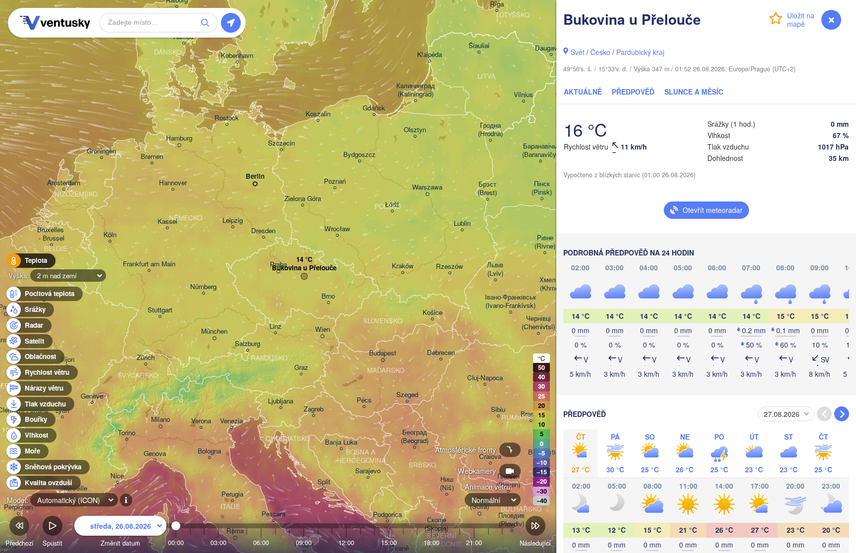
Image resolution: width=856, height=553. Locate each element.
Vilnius (523, 95)
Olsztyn (415, 130)
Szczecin (281, 143)
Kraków (403, 266)
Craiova (490, 456)
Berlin (255, 176)
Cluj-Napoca (485, 378)
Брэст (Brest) (487, 188)
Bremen (152, 156)
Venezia (231, 421)
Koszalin (318, 114)
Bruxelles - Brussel (51, 234)
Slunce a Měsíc (693, 92)
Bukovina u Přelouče (304, 268)
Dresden (263, 231)
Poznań (335, 181)
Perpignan (18, 507)
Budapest (382, 353)
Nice (117, 476)
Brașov (531, 414)
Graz (301, 367)
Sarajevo (367, 471)
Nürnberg (203, 287)
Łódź (392, 205)
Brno (328, 296)
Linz (275, 326)
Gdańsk (374, 108)
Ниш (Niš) (447, 483)
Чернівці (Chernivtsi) (538, 322)
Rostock (226, 118)
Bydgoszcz (359, 155)
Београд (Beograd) (414, 436)
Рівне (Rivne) (545, 242)
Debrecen (441, 353)
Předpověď (633, 92)
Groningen (101, 151)
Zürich (146, 357)
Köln (110, 235)
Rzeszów (449, 266)
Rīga (497, 4)
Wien (322, 329)
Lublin (462, 223)
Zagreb (313, 409)
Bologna (209, 451)
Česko (600, 52)
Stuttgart (160, 310)
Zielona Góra (302, 199)
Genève (92, 396)
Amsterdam (63, 183)
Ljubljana (280, 401)
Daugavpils (551, 48)
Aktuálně (583, 92)
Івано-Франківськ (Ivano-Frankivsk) (510, 301)
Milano (160, 419)
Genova (155, 454)
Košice (432, 312)
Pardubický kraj (640, 52)
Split (324, 482)
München (214, 331)
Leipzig (232, 220)
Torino (126, 433)
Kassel (167, 221)
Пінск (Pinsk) (542, 188)
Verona (201, 421)
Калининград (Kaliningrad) (415, 90)
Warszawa (427, 187)
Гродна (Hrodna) (490, 129)
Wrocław (337, 229)
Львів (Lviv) (495, 269)
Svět (578, 52)
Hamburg (179, 138)
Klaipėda (429, 54)
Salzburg (247, 344)
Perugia (232, 494)
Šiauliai (479, 46)
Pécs (364, 400)
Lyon (62, 410)
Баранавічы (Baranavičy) (540, 150)
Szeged (407, 395)
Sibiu (498, 409)
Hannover (173, 183)
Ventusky (53, 23)
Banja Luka (341, 442)
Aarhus (183, 37)
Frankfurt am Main (149, 264)
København (237, 55)
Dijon (66, 359)
